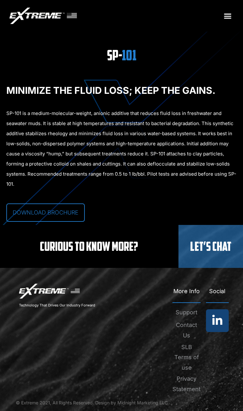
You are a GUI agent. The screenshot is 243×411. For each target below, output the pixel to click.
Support (186, 312)
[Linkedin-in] (217, 320)
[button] (227, 16)
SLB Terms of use (186, 357)
